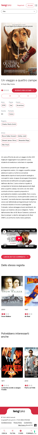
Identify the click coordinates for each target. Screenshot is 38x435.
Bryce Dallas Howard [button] (9, 136)
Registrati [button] (20, 5)
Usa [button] (11, 105)
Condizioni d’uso (6, 422)
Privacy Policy (18, 422)
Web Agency (22, 425)
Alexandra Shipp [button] (24, 140)
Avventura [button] (20, 105)
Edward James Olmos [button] (9, 140)
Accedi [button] (30, 5)
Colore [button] (11, 114)
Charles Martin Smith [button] (9, 124)
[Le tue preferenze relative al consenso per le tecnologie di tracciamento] (34, 431)
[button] (24, 90)
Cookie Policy (28, 422)
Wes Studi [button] (5, 145)
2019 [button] (3, 105)
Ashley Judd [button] (22, 136)
